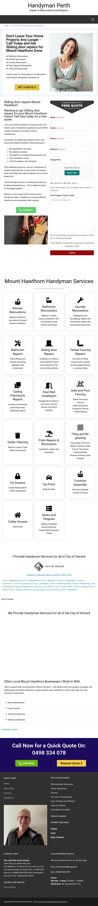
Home (6, 26)
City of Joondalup (40, 583)
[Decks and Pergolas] (49, 508)
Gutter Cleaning (18, 442)
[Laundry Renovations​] (80, 300)
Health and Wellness (16, 720)
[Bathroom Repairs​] (18, 343)
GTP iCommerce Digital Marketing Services (50, 902)
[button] (49, 703)
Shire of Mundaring (81, 583)
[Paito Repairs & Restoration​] (49, 434)
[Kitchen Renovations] (18, 302)
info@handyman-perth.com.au (30, 866)
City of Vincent (53, 589)
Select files (72, 173)
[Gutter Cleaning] (18, 436)
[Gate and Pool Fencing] (80, 384)
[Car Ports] (49, 478)
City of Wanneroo (69, 589)
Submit (72, 253)
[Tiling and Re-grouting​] (80, 427)
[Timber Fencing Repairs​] (80, 343)
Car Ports (49, 484)
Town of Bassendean (11, 580)
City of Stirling (80, 586)
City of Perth (47, 586)
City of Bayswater (31, 580)
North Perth (66, 575)
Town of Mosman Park (60, 583)
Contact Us (9, 798)
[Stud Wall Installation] (49, 385)
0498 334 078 (20, 872)
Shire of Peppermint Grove (27, 586)
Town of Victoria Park (34, 589)
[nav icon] (93, 19)
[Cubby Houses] (18, 515)
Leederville (40, 575)
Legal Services (14, 708)
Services (7, 793)
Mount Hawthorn (53, 575)
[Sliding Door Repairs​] (49, 343)
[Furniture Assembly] (80, 474)
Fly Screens (17, 482)
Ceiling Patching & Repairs (18, 395)
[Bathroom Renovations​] (49, 300)
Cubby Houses (17, 521)
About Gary (9, 788)
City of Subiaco (16, 589)
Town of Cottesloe (22, 583)
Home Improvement (16, 702)
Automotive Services (16, 714)
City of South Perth (63, 586)
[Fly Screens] (18, 476)
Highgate (30, 575)
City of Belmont (48, 580)
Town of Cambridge (66, 580)
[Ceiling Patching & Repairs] (18, 385)
